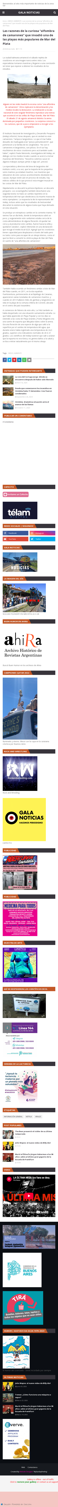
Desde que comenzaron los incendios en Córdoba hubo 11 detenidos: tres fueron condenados (33, 391)
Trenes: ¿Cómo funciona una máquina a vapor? (33, 1396)
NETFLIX (29, 1116)
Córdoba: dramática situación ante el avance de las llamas (32, 403)
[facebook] (15, 533)
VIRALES (38, 1116)
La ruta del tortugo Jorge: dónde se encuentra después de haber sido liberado (34, 378)
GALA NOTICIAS (29, 12)
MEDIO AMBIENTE (14, 21)
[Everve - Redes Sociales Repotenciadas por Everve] (16, 1458)
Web (23, 1467)
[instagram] (42, 533)
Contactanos (32, 1467)
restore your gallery (26, 1482)
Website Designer (26, 1472)
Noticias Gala (10, 49)
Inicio (5, 21)
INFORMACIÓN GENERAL (13, 1116)
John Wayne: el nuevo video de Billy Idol (33, 1143)
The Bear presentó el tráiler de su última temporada (33, 1132)
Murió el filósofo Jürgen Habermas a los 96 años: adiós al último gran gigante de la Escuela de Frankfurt (34, 1157)
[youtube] (15, 539)
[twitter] (42, 539)
